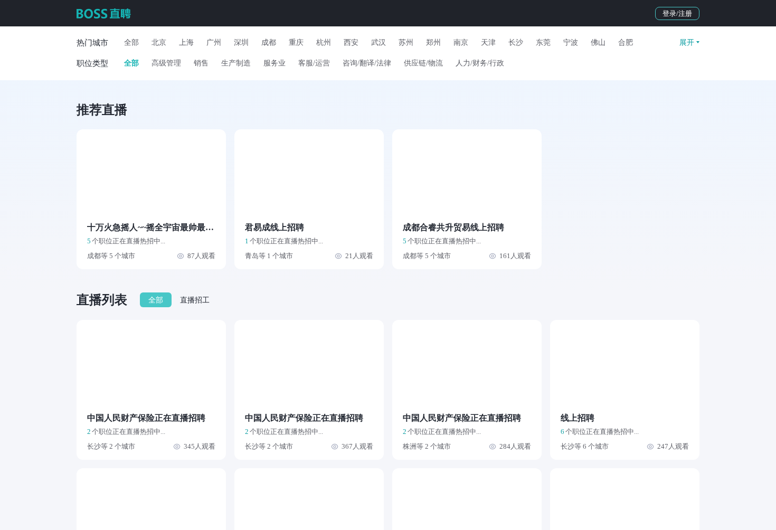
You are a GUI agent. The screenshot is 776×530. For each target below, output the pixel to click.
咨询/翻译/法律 (367, 63)
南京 (460, 42)
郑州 (433, 42)
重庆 (296, 42)
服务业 (274, 63)
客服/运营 (314, 63)
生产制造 (236, 63)
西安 (351, 42)
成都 (268, 42)
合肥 (625, 42)
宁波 (570, 42)
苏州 (406, 42)
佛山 (598, 42)
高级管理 (166, 63)
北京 (159, 42)
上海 (186, 42)
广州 (213, 42)
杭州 (323, 42)
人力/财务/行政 (480, 63)
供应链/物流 (423, 63)
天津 (488, 42)
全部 (131, 42)
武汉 (378, 42)
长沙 (515, 42)
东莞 (543, 42)
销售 (201, 63)
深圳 (241, 42)
